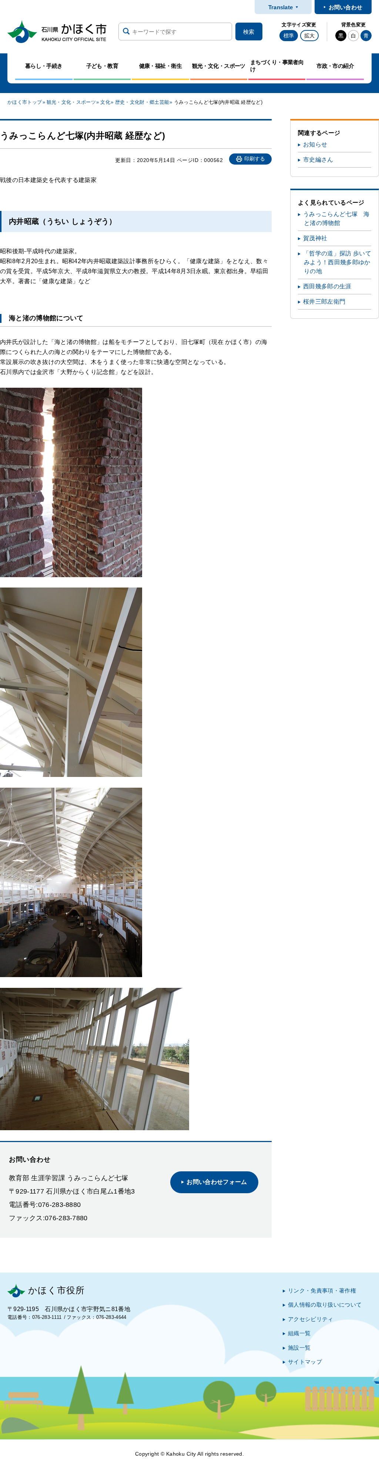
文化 (105, 102)
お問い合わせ (346, 7)
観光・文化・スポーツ (71, 102)
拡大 (309, 36)
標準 (289, 36)
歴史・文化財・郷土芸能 (142, 102)
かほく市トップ (24, 102)
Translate (280, 7)
